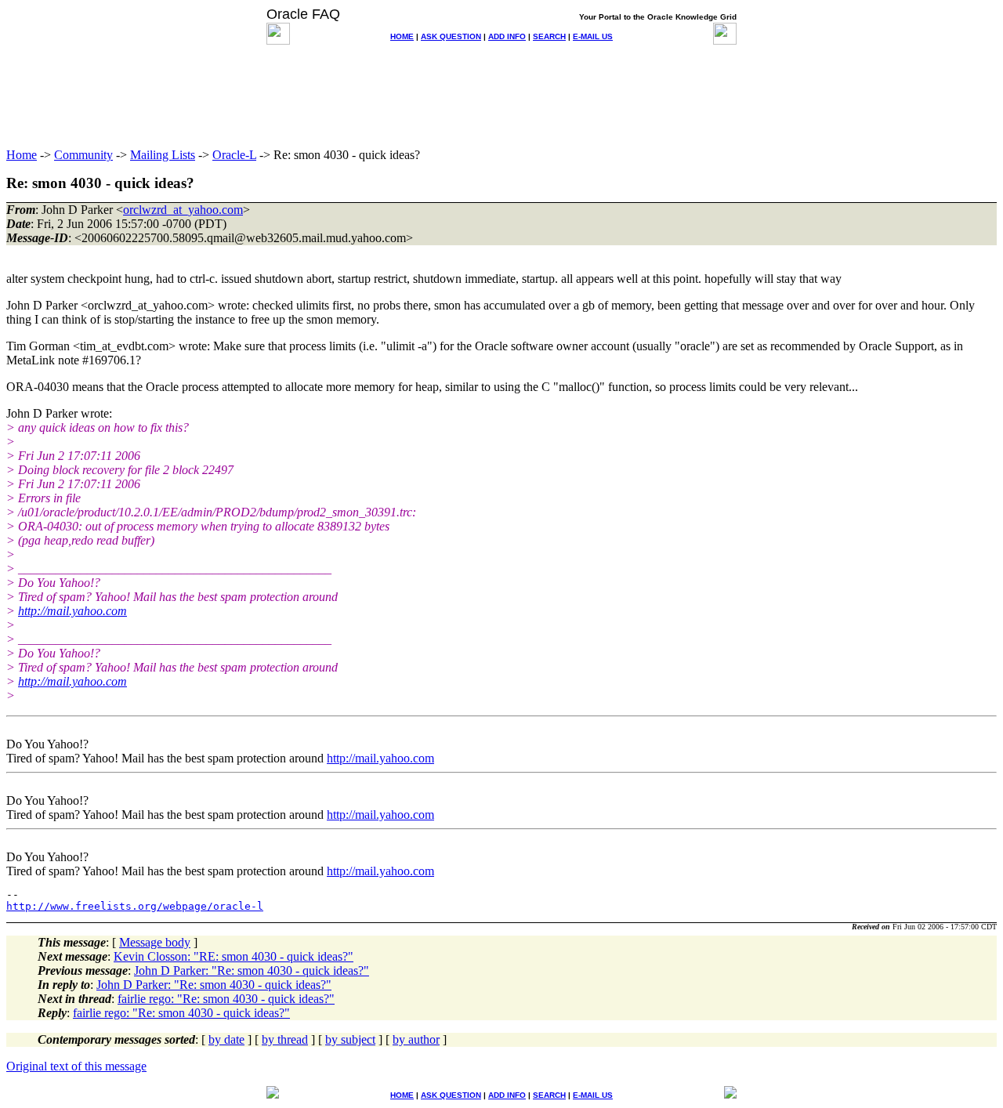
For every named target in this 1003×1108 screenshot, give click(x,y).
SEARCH (549, 36)
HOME (402, 36)
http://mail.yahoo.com (72, 610)
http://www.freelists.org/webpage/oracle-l (134, 906)
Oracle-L (234, 154)
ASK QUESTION (451, 36)
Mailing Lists (162, 154)
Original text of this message (76, 1066)
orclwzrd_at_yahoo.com (183, 209)
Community (83, 154)
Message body (154, 942)
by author (416, 1039)
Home (21, 154)
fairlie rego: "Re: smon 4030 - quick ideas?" (226, 998)
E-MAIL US (593, 36)
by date (226, 1039)
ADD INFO (507, 36)
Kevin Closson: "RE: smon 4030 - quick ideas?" (233, 956)
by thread (285, 1039)
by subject (350, 1039)
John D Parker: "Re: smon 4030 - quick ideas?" (251, 970)
